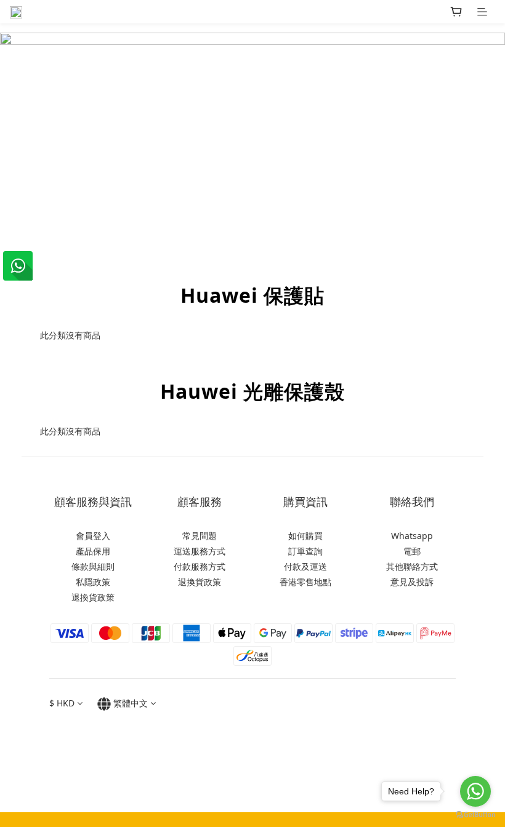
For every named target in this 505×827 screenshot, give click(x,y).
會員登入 (93, 535)
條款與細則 (93, 566)
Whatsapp (412, 535)
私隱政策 (93, 582)
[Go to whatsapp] (475, 791)
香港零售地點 (305, 582)
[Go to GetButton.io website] (475, 814)
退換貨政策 (93, 597)
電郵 (412, 551)
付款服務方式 (199, 566)
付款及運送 (305, 566)
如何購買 (305, 535)
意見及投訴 (412, 582)
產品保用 (93, 551)
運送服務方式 (199, 551)
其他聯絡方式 (412, 566)
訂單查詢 (305, 551)
